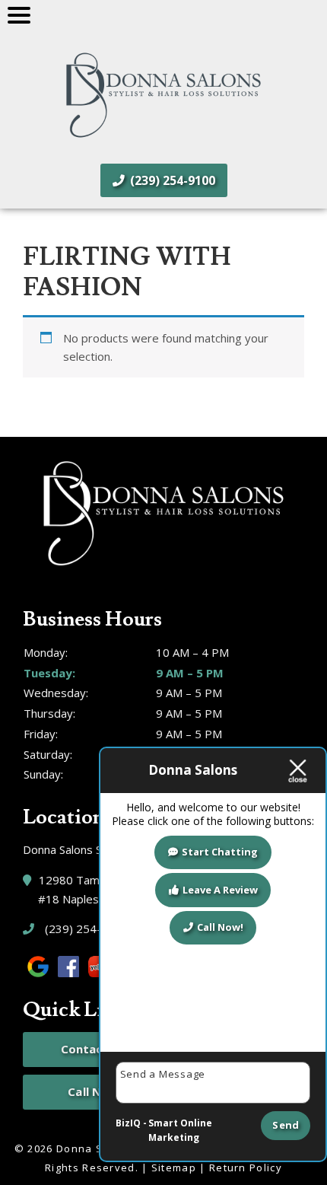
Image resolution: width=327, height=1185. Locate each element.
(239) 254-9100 (171, 180)
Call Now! (220, 927)
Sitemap (173, 1167)
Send (285, 1125)
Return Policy (245, 1167)
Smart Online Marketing (180, 1131)
